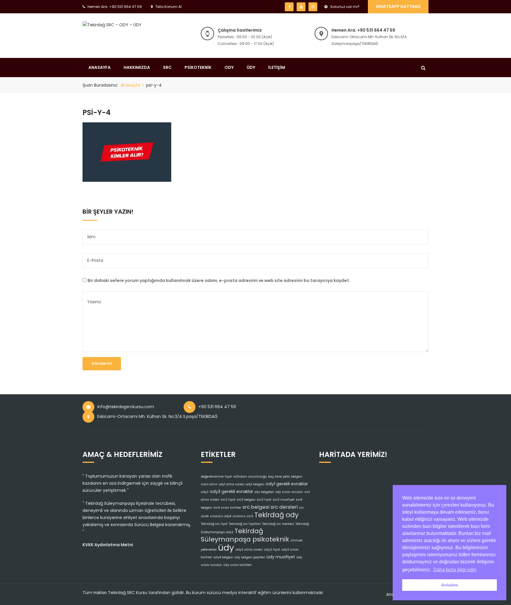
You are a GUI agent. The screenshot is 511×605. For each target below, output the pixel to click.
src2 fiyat (228, 499)
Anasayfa (99, 67)
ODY (229, 67)
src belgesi (255, 506)
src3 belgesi (246, 499)
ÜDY (251, 67)
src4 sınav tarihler (227, 507)
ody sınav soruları (289, 492)
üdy (226, 547)
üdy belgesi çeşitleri (249, 557)
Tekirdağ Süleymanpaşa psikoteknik (245, 535)
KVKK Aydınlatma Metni (108, 545)
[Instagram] (312, 6)
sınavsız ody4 (220, 516)
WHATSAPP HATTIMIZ (398, 6)
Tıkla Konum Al (168, 6)
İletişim (276, 67)
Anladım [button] (449, 585)
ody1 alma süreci (232, 484)
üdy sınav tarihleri (237, 565)
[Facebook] (289, 6)
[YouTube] (301, 6)
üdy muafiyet (280, 557)
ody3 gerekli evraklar (231, 491)
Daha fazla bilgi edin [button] (454, 569)
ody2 (204, 492)
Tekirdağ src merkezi (278, 524)
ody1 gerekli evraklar (287, 484)
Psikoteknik (198, 67)
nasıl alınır (209, 484)
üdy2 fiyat (272, 549)
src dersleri (284, 506)
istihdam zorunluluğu (250, 476)
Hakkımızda (137, 67)
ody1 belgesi (255, 484)
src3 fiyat (264, 499)
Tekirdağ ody (276, 515)
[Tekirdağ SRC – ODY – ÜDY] (112, 24)
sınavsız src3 (242, 516)
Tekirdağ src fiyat (214, 524)
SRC (167, 67)
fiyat (228, 476)
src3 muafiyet (284, 499)
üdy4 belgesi (223, 557)
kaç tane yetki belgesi (285, 476)
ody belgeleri (264, 492)
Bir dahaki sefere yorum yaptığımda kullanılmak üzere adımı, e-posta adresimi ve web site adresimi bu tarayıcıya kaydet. (219, 280)
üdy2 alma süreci (249, 549)
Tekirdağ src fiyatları (245, 524)
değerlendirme (212, 476)
